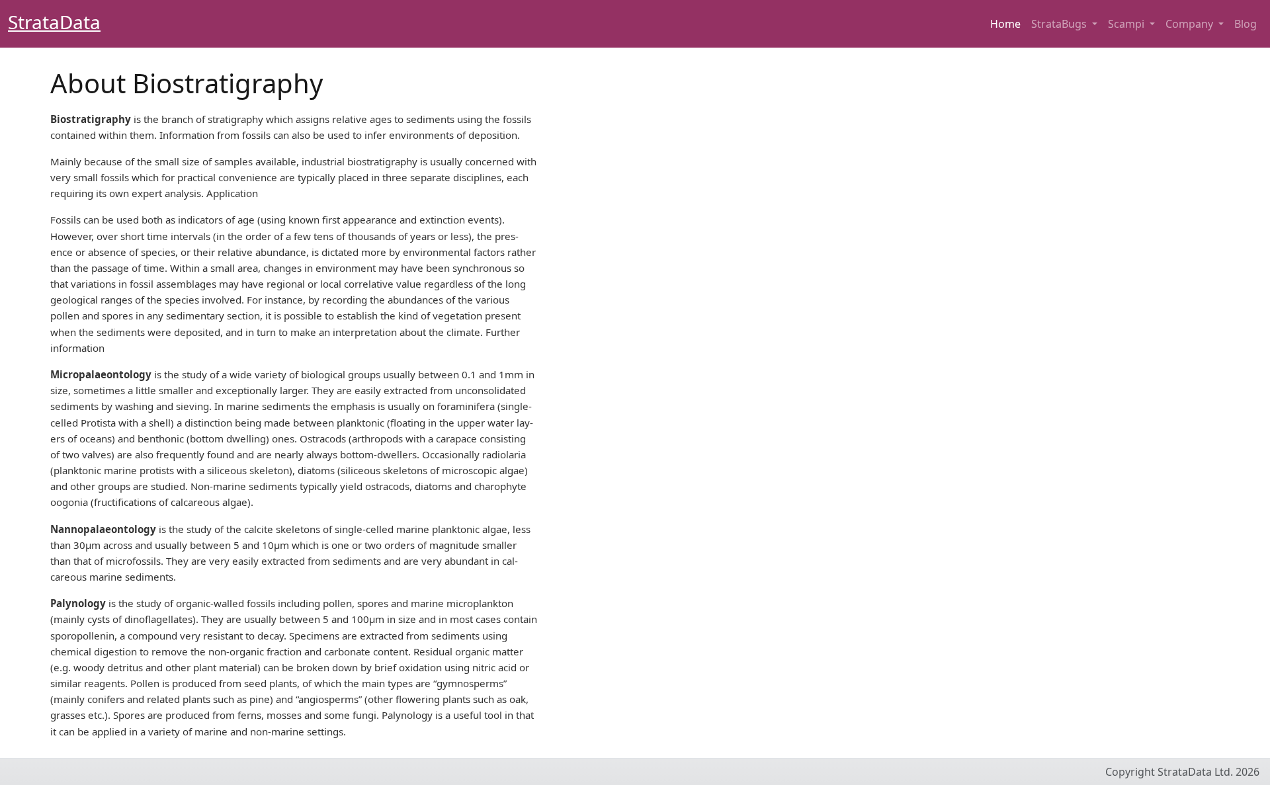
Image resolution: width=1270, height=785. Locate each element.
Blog (1245, 24)
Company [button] (1190, 24)
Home (1005, 24)
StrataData (54, 21)
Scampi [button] (1127, 24)
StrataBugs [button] (1060, 24)
